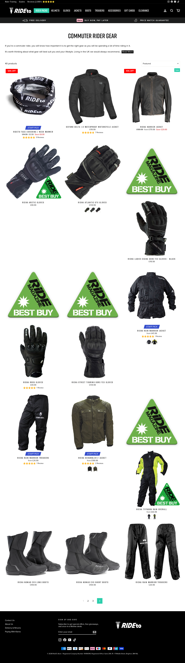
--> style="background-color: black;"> (98, 209)
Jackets (77, 10)
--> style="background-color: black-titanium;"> (86, 209)
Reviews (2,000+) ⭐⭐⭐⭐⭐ (40, 1)
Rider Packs (41, 10)
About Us (9, 624)
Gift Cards (129, 10)
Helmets (55, 10)
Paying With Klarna (13, 631)
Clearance (144, 10)
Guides (22, 1)
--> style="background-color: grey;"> (92, 209)
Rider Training (10, 1)
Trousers (99, 10)
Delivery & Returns (13, 627)
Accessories (114, 10)
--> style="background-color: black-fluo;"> (154, 341)
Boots (88, 10)
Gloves (66, 10)
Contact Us (9, 620)
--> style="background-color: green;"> (95, 468)
